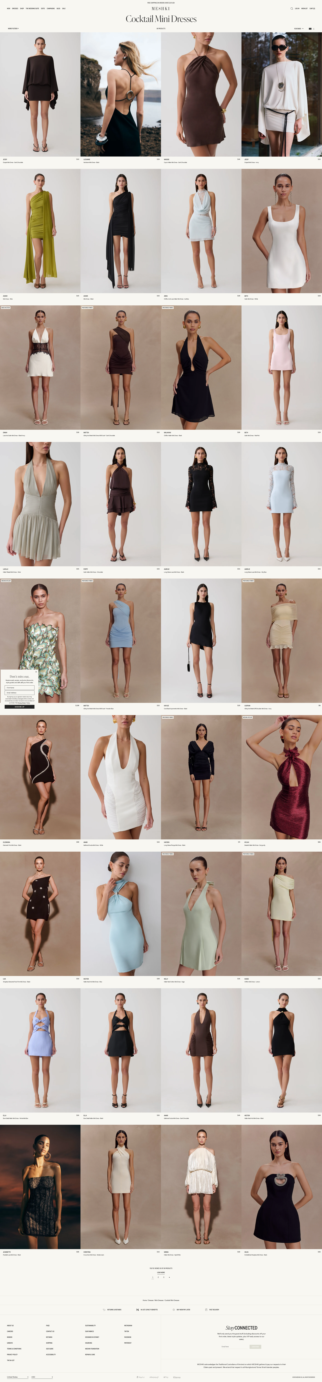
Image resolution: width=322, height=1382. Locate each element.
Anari (86, 842)
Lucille (6, 569)
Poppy (86, 569)
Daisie (247, 979)
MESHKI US (299, 1377)
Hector (87, 979)
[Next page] (169, 1277)
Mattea (87, 433)
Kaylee (167, 706)
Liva (5, 979)
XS (16, 154)
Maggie (167, 160)
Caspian (248, 706)
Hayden (167, 842)
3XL (74, 154)
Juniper (6, 706)
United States (12, 1377)
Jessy (5, 160)
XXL (64, 154)
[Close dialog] (36, 672)
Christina (88, 1252)
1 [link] (152, 1277)
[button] (8, 8)
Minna (167, 1252)
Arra (166, 296)
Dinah (5, 433)
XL (54, 154)
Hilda (247, 1252)
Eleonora (7, 842)
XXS (6, 154)
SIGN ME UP (19, 707)
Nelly (166, 979)
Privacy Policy (22, 703)
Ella (5, 1116)
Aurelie (167, 569)
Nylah (247, 842)
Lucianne (87, 160)
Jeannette (7, 1252)
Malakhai (168, 433)
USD (33, 1377)
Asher (6, 296)
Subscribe (255, 1347)
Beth (247, 296)
